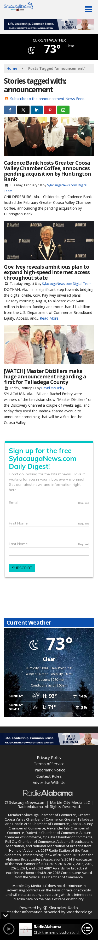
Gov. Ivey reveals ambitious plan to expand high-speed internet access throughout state (47, 272)
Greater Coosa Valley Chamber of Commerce (47, 817)
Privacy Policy (49, 757)
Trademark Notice (49, 769)
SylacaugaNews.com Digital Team (66, 283)
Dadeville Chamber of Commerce (52, 832)
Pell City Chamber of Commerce (30, 841)
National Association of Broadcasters (62, 846)
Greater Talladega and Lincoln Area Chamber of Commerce (49, 821)
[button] (88, 9)
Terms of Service (49, 763)
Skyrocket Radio (63, 907)
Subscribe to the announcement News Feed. (47, 98)
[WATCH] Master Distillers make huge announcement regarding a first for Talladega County (45, 376)
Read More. (49, 318)
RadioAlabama (30, 806)
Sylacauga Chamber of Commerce (49, 814)
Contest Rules (49, 776)
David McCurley (52, 388)
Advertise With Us (49, 782)
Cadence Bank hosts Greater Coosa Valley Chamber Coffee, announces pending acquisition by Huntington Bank (47, 171)
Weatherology (79, 911)
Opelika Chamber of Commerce (68, 837)
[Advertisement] (49, 24)
